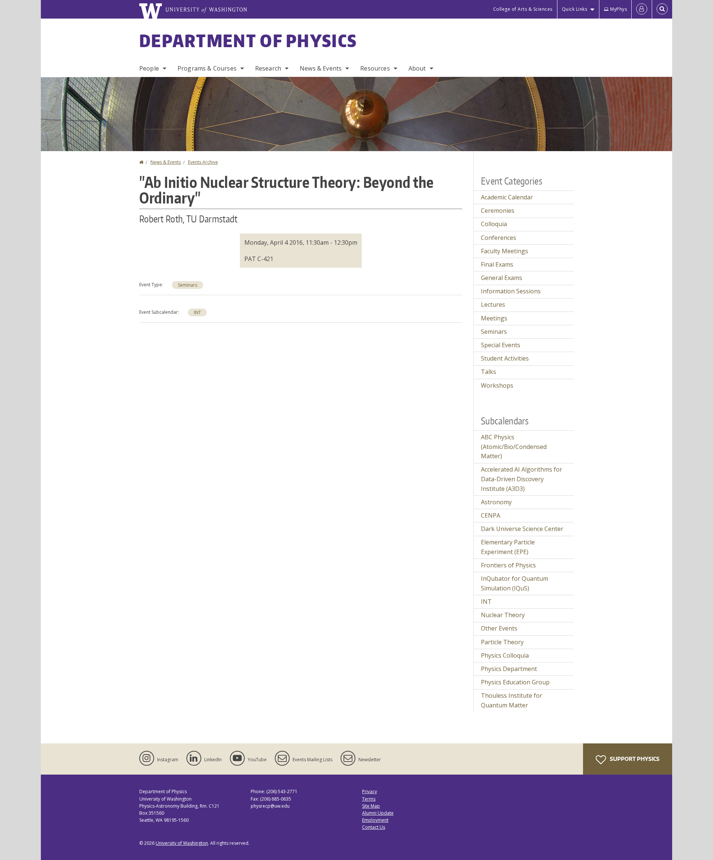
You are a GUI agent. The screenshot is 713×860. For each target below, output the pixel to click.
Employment (375, 820)
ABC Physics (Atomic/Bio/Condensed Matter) (514, 446)
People (149, 68)
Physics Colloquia (505, 655)
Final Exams (497, 264)
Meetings (494, 318)
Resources (375, 68)
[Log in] (642, 9)
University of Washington (182, 843)
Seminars (187, 285)
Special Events (500, 345)
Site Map (371, 806)
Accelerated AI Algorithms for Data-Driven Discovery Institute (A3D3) (521, 478)
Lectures (493, 304)
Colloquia (494, 224)
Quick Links (574, 9)
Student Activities (505, 358)
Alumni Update (378, 813)
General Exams (501, 278)
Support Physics (634, 759)
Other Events (499, 628)
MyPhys (618, 9)
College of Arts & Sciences (523, 9)
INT (197, 312)
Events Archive (203, 162)
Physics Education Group (515, 682)
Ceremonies (497, 210)
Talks (488, 372)
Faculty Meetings (504, 251)
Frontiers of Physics (508, 565)
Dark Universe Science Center (522, 529)
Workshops (497, 385)
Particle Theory (502, 642)
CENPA (490, 515)
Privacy (369, 791)
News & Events (321, 68)
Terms (368, 799)
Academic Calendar (507, 197)
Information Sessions (511, 291)
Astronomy (496, 502)
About (417, 68)
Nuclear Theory (503, 615)
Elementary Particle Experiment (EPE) (508, 547)
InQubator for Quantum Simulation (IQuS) (514, 583)
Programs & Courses (207, 68)
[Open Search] (662, 9)
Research (268, 68)
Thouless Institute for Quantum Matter (511, 700)
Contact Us (373, 827)
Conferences (498, 238)
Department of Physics (248, 40)
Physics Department (509, 669)
